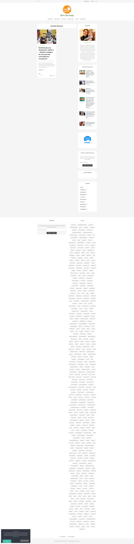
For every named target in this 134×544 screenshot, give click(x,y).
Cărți (81, 187)
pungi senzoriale (81, 468)
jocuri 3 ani (79, 389)
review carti (86, 480)
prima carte (75, 463)
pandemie (89, 442)
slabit (70, 496)
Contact (92, 1)
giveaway (80, 356)
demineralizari (86, 316)
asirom (92, 247)
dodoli (88, 328)
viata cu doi (72, 521)
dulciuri (93, 328)
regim (81, 475)
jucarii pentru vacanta (75, 407)
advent (74, 240)
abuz (80, 227)
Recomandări (82, 204)
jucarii (75, 397)
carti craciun (75, 283)
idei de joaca (79, 361)
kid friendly (86, 409)
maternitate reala (86, 422)
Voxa (88, 526)
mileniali (88, 427)
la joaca (76, 412)
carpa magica (73, 275)
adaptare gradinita (74, 237)
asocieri (72, 250)
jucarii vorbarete (72, 409)
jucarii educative (74, 402)
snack (79, 496)
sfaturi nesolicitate (72, 493)
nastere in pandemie (81, 435)
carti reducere (82, 285)
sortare (72, 498)
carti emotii (89, 283)
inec (87, 364)
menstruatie (84, 425)
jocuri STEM (93, 394)
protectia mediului (74, 465)
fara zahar (93, 341)
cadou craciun (79, 262)
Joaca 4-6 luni (82, 379)
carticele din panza (75, 280)
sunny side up (73, 503)
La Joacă (77, 19)
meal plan (93, 422)
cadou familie (86, 262)
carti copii (83, 280)
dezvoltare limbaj (73, 326)
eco (76, 331)
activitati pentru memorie (87, 232)
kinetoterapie (93, 409)
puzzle (93, 468)
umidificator (86, 513)
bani (88, 252)
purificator (88, 468)
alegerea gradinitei (81, 242)
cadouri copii (78, 265)
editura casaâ (82, 333)
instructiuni (71, 369)
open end (71, 442)
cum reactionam (74, 308)
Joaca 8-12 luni (74, 382)
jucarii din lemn (90, 399)
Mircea (93, 427)
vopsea (83, 526)
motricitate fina (79, 432)
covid (70, 300)
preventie (84, 460)
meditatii (72, 425)
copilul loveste (79, 295)
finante (72, 346)
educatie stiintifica (91, 336)
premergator (77, 460)
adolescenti (91, 237)
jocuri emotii (86, 394)
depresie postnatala (84, 318)
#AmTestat (73, 224)
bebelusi (93, 252)
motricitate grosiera (87, 432)
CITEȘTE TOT (41, 69)
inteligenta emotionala (86, 369)
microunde (82, 427)
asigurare (87, 247)
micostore (76, 427)
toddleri (71, 511)
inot (93, 366)
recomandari (91, 473)
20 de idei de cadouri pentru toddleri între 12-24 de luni (90, 124)
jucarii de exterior (82, 399)
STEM (70, 501)
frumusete (89, 349)
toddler (93, 508)
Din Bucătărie (70, 19)
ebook (72, 331)
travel (76, 511)
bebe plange (72, 255)
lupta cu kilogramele (74, 420)
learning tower (93, 412)
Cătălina (51, 60)
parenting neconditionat (89, 445)
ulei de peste (79, 513)
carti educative (82, 283)
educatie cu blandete (73, 336)
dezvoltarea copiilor (73, 323)
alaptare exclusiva (72, 242)
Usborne (74, 516)
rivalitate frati (92, 483)
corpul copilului (72, 298)
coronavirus (93, 295)
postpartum (73, 458)
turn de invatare (72, 513)
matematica (71, 422)
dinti (93, 326)
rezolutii (71, 483)
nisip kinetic (88, 437)
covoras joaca (76, 300)
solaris (84, 496)
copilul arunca (71, 295)
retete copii (91, 478)
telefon (71, 508)
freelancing (78, 349)
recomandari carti (75, 475)
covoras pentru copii (85, 300)
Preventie (82, 201)
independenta (81, 364)
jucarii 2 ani (80, 397)
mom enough (84, 430)
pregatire (92, 458)
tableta (86, 503)
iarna (87, 359)
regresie (86, 475)
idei (92, 359)
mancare (87, 420)
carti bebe (75, 278)
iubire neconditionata (91, 371)
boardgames (80, 257)
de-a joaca (93, 313)
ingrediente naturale (74, 366)
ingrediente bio (93, 364)
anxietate (93, 245)
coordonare (72, 293)
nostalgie (82, 440)
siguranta (80, 493)
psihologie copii (73, 468)
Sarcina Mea (50, 19)
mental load (91, 425)
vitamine (72, 526)
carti (84, 275)
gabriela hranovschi (74, 351)
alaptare (90, 240)
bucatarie (77, 260)
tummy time (93, 511)
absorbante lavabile (73, 227)
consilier (85, 290)
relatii (81, 478)
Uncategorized (83, 209)
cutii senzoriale (86, 313)
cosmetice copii (86, 298)
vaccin (90, 516)
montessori (91, 430)
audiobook (78, 250)
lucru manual (90, 417)
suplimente (80, 503)
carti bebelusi (81, 278)
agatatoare (84, 240)
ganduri (71, 354)
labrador (70, 412)
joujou (70, 397)
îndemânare (82, 529)
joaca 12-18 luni (74, 384)
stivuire (75, 501)
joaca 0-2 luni (77, 374)
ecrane (92, 331)
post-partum (92, 455)
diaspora (80, 326)
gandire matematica (90, 351)
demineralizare (79, 316)
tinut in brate (87, 508)
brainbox (71, 260)
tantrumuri (78, 506)
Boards (86, 257)
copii (78, 293)
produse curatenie (82, 463)
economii (87, 331)
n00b (94, 432)
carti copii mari (90, 280)
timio (81, 508)
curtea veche (79, 313)
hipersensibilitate (81, 359)
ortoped (83, 442)
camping (91, 270)
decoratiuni (72, 316)
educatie (89, 333)
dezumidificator (83, 321)
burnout (93, 260)
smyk (75, 496)
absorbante (90, 224)
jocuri (94, 387)
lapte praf (82, 412)
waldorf (93, 526)
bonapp (91, 257)
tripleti (87, 511)
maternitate (78, 422)
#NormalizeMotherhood (82, 224)
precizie (86, 458)
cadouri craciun (86, 265)
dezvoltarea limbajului (83, 323)
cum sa (81, 308)
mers (71, 427)
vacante (85, 516)
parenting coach (80, 445)
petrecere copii (82, 450)
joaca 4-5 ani (74, 379)
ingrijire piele (87, 366)
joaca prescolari (81, 387)
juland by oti (79, 409)
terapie (76, 508)
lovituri (84, 417)
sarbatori (73, 488)
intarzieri (78, 369)
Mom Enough (83, 19)
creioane (90, 303)
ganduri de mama (78, 354)
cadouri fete (93, 265)
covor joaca (74, 303)
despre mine (92, 318)
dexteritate (75, 321)
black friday (73, 257)
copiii (82, 293)
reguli (91, 475)
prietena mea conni (91, 460)
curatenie (91, 308)
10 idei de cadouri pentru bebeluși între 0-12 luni (90, 82)
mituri (72, 430)
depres (71, 318)
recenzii (78, 473)
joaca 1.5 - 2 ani (92, 374)
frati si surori (71, 349)
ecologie (81, 331)
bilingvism (89, 255)
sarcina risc (84, 488)
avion (71, 252)
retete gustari (73, 480)
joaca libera (91, 384)
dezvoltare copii (92, 323)
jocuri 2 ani (73, 389)
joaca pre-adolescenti (72, 387)
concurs (79, 290)
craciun (80, 303)
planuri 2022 (79, 455)
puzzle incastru (72, 470)
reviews (92, 480)
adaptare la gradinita (83, 237)
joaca (71, 374)
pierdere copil (89, 450)
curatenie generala (84, 311)
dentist (93, 316)
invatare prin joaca (81, 371)
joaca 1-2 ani (84, 374)
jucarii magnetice (90, 402)
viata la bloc (79, 521)
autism (84, 250)
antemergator (72, 245)
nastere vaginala (76, 437)
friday (83, 349)
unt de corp (93, 513)
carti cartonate (89, 278)
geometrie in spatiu (91, 354)
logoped (79, 417)
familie (82, 341)
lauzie (86, 412)
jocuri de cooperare (89, 392)
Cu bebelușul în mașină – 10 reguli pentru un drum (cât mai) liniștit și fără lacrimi (90, 73)
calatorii (73, 270)
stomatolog (81, 501)
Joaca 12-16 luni (90, 382)
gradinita (86, 356)
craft (85, 303)
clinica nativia (92, 288)
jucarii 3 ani (87, 397)
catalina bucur (78, 288)
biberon (83, 255)
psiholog (81, 465)
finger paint (78, 346)
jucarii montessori (73, 404)
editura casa (75, 333)
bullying (83, 260)
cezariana (85, 288)
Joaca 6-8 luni (89, 379)
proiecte (90, 463)
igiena (85, 361)
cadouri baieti (71, 265)
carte (79, 275)
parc (94, 442)
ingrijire (81, 366)
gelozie (84, 354)
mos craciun (71, 432)
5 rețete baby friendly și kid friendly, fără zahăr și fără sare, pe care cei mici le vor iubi (90, 114)
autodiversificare (90, 250)
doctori (83, 328)
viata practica (86, 521)
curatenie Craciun (75, 311)
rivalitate (85, 483)
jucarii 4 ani (93, 397)
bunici (88, 260)
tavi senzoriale (85, 506)
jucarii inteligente (82, 402)
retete (85, 478)
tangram (92, 503)
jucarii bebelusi (74, 399)
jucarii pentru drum (81, 404)
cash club (72, 288)
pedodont (75, 450)
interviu (93, 369)
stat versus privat (90, 498)
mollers (77, 430)
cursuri (91, 311)
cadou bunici (72, 262)
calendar (79, 270)
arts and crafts (80, 247)
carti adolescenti (90, 275)
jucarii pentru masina (91, 404)
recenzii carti (84, 473)
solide (89, 496)
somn (94, 496)
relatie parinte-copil (74, 478)
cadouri (93, 262)
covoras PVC (93, 300)
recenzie (72, 473)
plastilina (86, 455)
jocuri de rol (71, 394)
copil (87, 293)
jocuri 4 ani (85, 389)
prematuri (71, 460)
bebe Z (78, 255)
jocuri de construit (80, 392)
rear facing (93, 470)
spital (77, 498)
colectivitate (72, 290)
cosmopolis (93, 298)
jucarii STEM (83, 407)
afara (79, 240)
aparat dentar (73, 247)
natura (83, 437)
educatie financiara (82, 336)
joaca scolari (88, 387)
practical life (80, 458)
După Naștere (57, 19)
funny (94, 349)
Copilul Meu (63, 19)
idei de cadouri (72, 361)
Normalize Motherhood (74, 440)
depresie (77, 318)
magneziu (82, 420)
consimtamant (91, 290)
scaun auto (91, 488)
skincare (93, 493)
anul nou (87, 245)
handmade (74, 359)
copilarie (92, 293)
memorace (78, 425)
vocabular (77, 526)
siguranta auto (87, 493)
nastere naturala (90, 435)
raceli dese (79, 470)
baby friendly (77, 252)
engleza (71, 341)
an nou (93, 242)
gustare (91, 356)
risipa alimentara (78, 483)
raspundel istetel (86, 470)
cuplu (85, 308)
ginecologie (73, 356)
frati (92, 346)
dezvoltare (89, 321)
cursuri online (71, 313)
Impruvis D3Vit (92, 361)
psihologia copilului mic (89, 465)
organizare (77, 442)
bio (94, 255)
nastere (73, 435)
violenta (92, 521)
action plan (92, 227)
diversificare (72, 328)
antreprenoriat (80, 245)
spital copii (83, 498)
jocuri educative (79, 394)
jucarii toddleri (90, 407)
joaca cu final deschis (83, 384)
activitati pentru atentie (76, 232)
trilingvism (81, 511)
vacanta (80, 516)
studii (94, 501)
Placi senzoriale (72, 455)
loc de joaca (73, 417)
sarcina (79, 488)
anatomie (88, 242)
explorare (77, 341)
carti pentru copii (74, 285)
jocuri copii (73, 392)
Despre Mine (86, 1)
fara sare (87, 341)
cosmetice (79, 298)
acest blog (86, 227)
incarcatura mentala (72, 364)
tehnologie (92, 506)
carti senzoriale (90, 285)
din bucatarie (87, 326)
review (80, 480)
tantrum (72, 506)
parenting (73, 445)
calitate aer (85, 270)
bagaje (83, 252)
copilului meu (86, 295)
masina (92, 420)
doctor (78, 328)
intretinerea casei (73, 371)
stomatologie (88, 501)
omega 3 (93, 440)
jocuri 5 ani (92, 389)
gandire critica (82, 351)
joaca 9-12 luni (82, 382)
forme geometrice (86, 346)
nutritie (87, 440)
